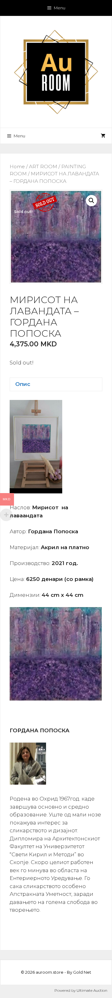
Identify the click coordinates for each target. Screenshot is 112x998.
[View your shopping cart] (103, 136)
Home (17, 166)
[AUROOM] (56, 71)
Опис (22, 384)
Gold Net (82, 972)
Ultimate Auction (92, 990)
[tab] (56, 385)
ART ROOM (43, 166)
